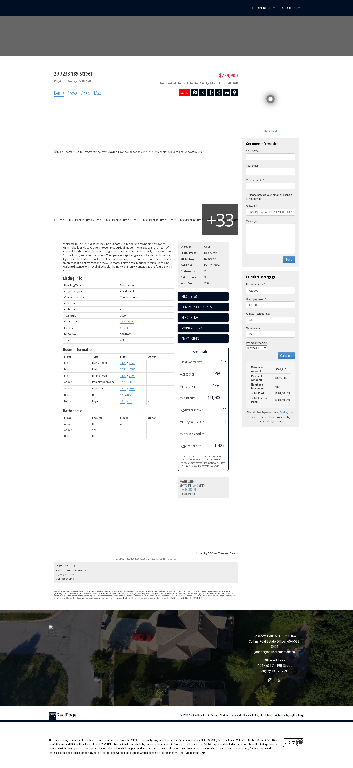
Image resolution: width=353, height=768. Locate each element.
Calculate (286, 355)
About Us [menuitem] (289, 8)
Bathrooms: (72, 411)
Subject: (251, 206)
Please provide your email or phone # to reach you (269, 197)
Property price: (254, 284)
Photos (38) (190, 296)
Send (289, 259)
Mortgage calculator (205, 328)
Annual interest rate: (258, 313)
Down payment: (255, 299)
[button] (270, 680)
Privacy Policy (251, 715)
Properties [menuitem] (261, 8)
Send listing (190, 317)
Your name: (252, 151)
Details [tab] (59, 93)
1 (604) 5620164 (188, 490)
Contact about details (197, 306)
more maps (271, 130)
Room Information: (79, 349)
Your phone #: (254, 180)
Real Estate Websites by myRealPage (282, 715)
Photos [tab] (72, 93)
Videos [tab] (86, 93)
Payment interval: (256, 343)
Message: (252, 221)
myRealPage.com (285, 412)
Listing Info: (73, 278)
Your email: (252, 165)
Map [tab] (97, 93)
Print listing (190, 338)
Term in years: (254, 328)
